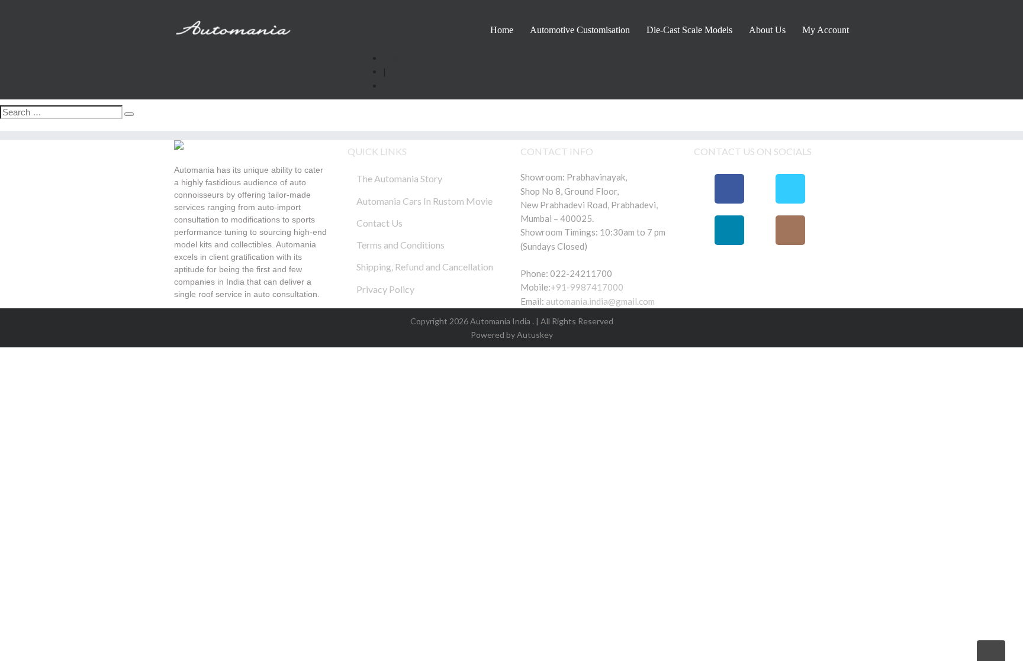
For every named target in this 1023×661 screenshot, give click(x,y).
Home (501, 30)
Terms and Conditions (400, 244)
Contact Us (379, 222)
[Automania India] (233, 25)
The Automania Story (399, 178)
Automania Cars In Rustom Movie (424, 201)
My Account (825, 30)
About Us (767, 30)
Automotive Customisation (580, 30)
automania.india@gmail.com (599, 301)
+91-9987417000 (587, 287)
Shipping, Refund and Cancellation (424, 266)
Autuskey (534, 335)
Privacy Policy (385, 289)
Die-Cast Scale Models (689, 30)
